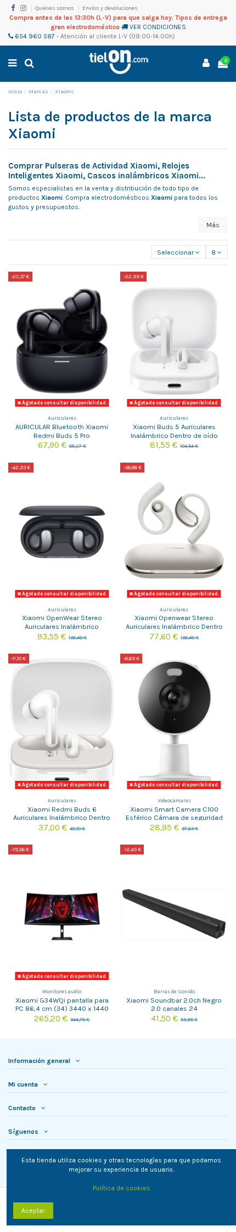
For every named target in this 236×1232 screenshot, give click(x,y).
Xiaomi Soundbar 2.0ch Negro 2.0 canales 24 (174, 1004)
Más (213, 225)
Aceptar (33, 1210)
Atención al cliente (88, 36)
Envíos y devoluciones (110, 8)
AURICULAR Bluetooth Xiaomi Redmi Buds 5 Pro (61, 431)
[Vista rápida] (108, 304)
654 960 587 (34, 36)
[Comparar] (108, 286)
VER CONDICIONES (158, 27)
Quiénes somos (55, 8)
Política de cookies (121, 1188)
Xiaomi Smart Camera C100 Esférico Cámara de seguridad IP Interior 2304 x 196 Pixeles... (174, 817)
